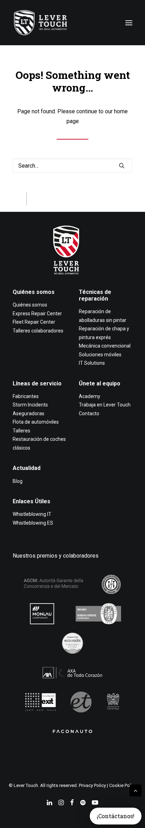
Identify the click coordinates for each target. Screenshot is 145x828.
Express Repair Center (37, 313)
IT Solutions (92, 363)
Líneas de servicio (37, 383)
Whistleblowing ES (33, 523)
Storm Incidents (30, 405)
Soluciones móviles (100, 354)
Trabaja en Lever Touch (105, 405)
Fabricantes (26, 396)
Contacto (89, 413)
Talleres (21, 430)
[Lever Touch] (40, 22)
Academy (89, 396)
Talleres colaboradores (38, 331)
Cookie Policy (123, 785)
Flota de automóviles (36, 422)
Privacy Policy (92, 785)
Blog (18, 481)
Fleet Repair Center (34, 322)
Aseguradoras (28, 413)
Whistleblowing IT (32, 514)
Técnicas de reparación (95, 295)
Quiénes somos (34, 292)
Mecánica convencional (105, 346)
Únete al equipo (99, 383)
